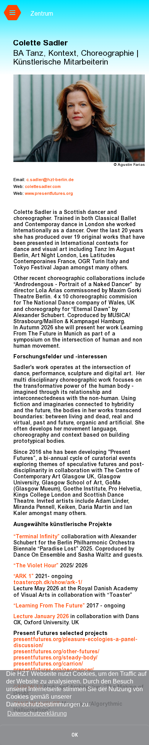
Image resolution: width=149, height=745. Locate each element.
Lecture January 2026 (41, 617)
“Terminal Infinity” (37, 537)
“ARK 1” (24, 577)
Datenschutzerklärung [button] (37, 713)
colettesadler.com (43, 187)
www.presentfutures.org (49, 194)
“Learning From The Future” (49, 606)
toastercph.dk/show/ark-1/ (47, 583)
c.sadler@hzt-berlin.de (50, 180)
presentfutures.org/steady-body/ (55, 658)
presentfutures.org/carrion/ (48, 664)
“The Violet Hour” (36, 566)
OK (74, 735)
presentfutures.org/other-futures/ (56, 652)
